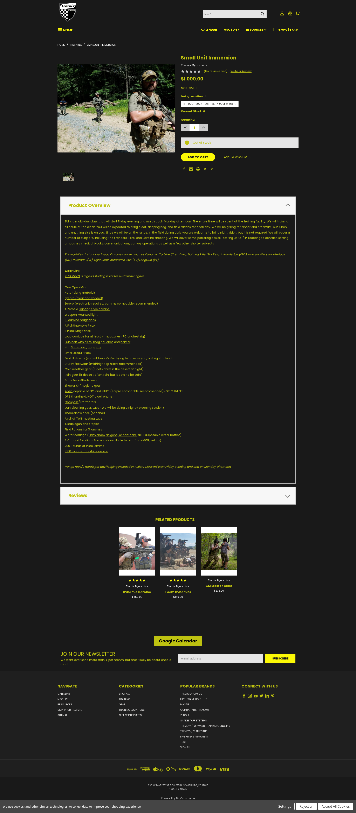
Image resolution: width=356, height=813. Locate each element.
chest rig (137, 336)
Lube (96, 408)
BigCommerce (185, 798)
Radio (69, 391)
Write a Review (241, 71)
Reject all (306, 806)
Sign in (62, 710)
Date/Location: (193, 96)
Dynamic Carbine (137, 592)
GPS (67, 396)
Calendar (209, 30)
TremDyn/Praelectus (193, 731)
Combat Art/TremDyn (194, 710)
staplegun (74, 424)
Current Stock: (193, 111)
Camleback (97, 435)
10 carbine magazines (80, 320)
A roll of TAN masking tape (83, 418)
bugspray (94, 347)
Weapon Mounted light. (81, 315)
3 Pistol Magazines (78, 331)
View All (185, 747)
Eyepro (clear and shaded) (84, 298)
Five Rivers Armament (194, 736)
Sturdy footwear (76, 364)
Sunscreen (78, 347)
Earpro (69, 303)
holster (125, 342)
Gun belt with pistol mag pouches (89, 342)
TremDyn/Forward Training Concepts (205, 726)
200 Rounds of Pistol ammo (84, 446)
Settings (284, 806)
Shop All (124, 694)
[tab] (178, 205)
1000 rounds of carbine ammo (86, 451)
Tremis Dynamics (191, 694)
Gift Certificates (130, 715)
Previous (345, 800)
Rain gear (71, 375)
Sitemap (62, 715)
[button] (178, 641)
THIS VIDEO (72, 276)
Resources (255, 30)
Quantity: (188, 120)
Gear (122, 704)
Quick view (137, 550)
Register (77, 710)
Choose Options (219, 554)
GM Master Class (219, 586)
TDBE (183, 742)
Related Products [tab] (175, 519)
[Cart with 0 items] (297, 13)
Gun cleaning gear (78, 408)
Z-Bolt (184, 715)
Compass (71, 402)
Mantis (184, 704)
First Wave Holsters (193, 699)
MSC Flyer (231, 30)
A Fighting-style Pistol (80, 325)
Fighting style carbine (94, 309)
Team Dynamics (178, 592)
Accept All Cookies (336, 806)
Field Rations (73, 429)
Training (124, 699)
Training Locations (132, 710)
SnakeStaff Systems (193, 720)
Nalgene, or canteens (121, 435)
